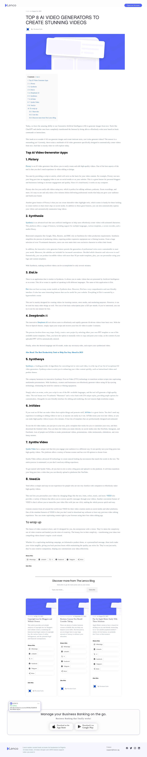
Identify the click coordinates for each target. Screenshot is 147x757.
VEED (109, 496)
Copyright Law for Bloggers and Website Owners (40, 620)
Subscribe (92, 590)
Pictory (28, 166)
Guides (28, 11)
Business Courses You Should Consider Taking (71, 620)
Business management (66, 616)
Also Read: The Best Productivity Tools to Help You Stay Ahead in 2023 (54, 352)
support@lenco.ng (113, 750)
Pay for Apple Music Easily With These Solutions (105, 620)
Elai (27, 289)
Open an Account (133, 5)
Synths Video (31, 449)
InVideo (88, 412)
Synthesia (29, 223)
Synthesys (29, 366)
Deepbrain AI (43, 322)
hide (37, 77)
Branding (30, 616)
